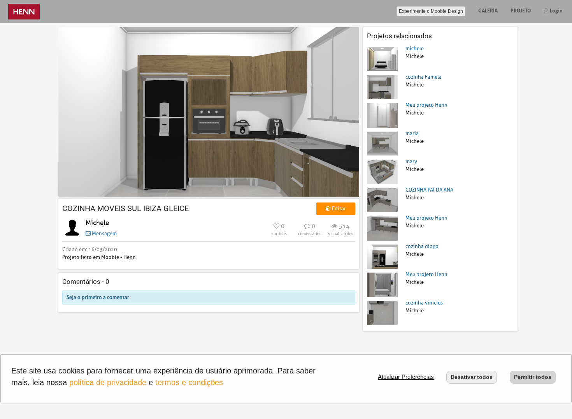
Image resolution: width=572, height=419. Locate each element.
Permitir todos (532, 377)
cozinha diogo (422, 246)
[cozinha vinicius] (382, 312)
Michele (97, 223)
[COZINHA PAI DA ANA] (382, 199)
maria (412, 133)
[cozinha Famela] (382, 86)
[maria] (382, 143)
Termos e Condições (189, 382)
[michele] (382, 58)
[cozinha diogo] (382, 256)
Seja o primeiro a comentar (98, 297)
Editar (338, 208)
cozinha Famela (423, 77)
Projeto (521, 10)
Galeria (488, 10)
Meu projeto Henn (426, 105)
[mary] (382, 171)
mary (411, 161)
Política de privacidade (107, 382)
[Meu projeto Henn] (382, 115)
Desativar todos (472, 377)
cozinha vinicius (424, 302)
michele (414, 48)
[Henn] (24, 11)
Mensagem (104, 233)
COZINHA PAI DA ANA (429, 190)
